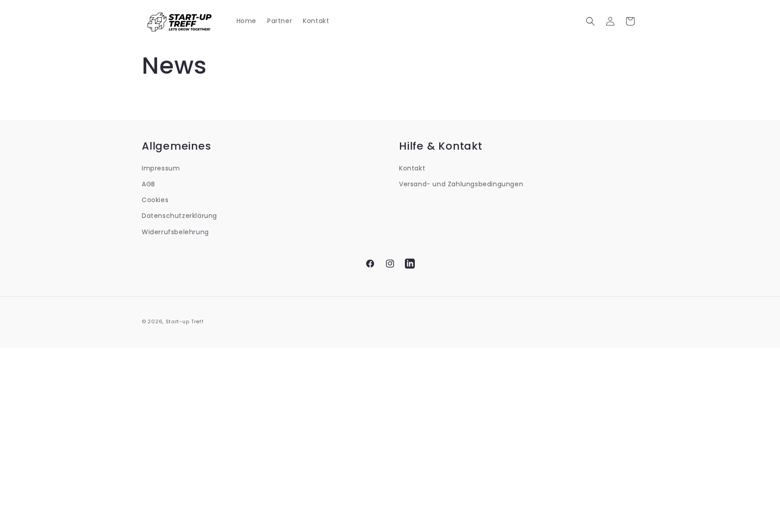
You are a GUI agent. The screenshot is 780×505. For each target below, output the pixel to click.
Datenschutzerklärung (179, 215)
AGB (148, 184)
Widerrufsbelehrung (175, 231)
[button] (590, 21)
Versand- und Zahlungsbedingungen (461, 184)
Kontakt (412, 168)
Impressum (161, 168)
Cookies (155, 199)
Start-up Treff (185, 321)
